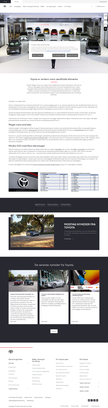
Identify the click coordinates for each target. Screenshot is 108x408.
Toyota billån (36, 365)
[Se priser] (105, 16)
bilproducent (33, 130)
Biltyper (11, 381)
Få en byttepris (13, 378)
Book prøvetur (103, 1)
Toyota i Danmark (85, 383)
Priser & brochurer (14, 385)
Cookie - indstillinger (38, 55)
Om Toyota (67, 6)
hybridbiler (58, 149)
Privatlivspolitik (84, 406)
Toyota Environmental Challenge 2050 (35, 137)
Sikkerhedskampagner (62, 385)
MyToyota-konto (101, 6)
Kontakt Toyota (84, 372)
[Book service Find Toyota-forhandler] (105, 29)
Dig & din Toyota (61, 376)
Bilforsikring (35, 378)
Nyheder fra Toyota (85, 363)
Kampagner (17, 6)
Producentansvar (95, 406)
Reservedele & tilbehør (63, 372)
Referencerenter (37, 374)
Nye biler (11, 363)
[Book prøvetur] (105, 20)
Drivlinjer (11, 374)
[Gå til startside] (4, 6)
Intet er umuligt (84, 369)
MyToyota (59, 388)
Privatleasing (36, 381)
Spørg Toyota (83, 376)
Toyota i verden (84, 391)
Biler (11, 6)
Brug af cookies (75, 406)
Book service (59, 363)
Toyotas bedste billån (38, 368)
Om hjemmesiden (64, 406)
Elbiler (42, 6)
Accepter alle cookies (72, 55)
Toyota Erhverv (13, 389)
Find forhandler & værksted (64, 366)
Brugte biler (12, 367)
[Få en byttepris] (105, 24)
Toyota (52, 105)
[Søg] (91, 6)
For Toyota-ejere (51, 6)
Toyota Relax (59, 382)
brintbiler (82, 149)
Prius (65, 151)
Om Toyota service (61, 369)
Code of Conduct (86, 379)
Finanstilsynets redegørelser (40, 371)
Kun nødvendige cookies (59, 55)
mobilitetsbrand (79, 130)
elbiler (75, 149)
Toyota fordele (84, 366)
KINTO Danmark (37, 384)
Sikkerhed (59, 379)
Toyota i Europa (84, 387)
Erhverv (60, 6)
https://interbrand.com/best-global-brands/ (46, 164)
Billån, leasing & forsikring (31, 6)
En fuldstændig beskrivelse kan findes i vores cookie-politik (57, 51)
